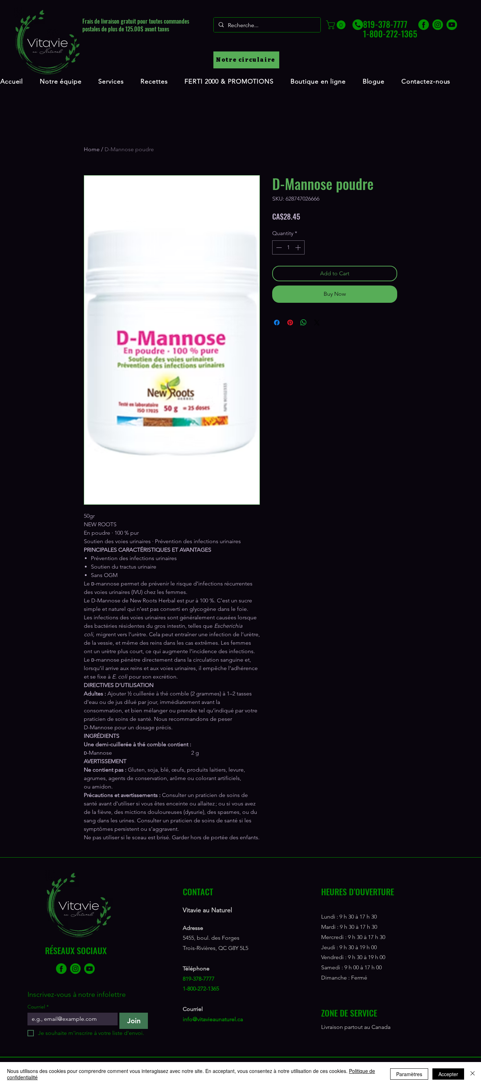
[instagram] (437, 24)
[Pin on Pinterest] (290, 322)
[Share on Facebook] (277, 322)
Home (92, 149)
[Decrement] (278, 247)
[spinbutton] (288, 247)
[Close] (472, 1074)
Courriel (38, 1007)
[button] (337, 24)
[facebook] (423, 24)
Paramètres (409, 1074)
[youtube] (451, 24)
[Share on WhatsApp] (303, 322)
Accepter (448, 1074)
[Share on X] (317, 322)
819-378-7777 (198, 978)
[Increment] (299, 247)
